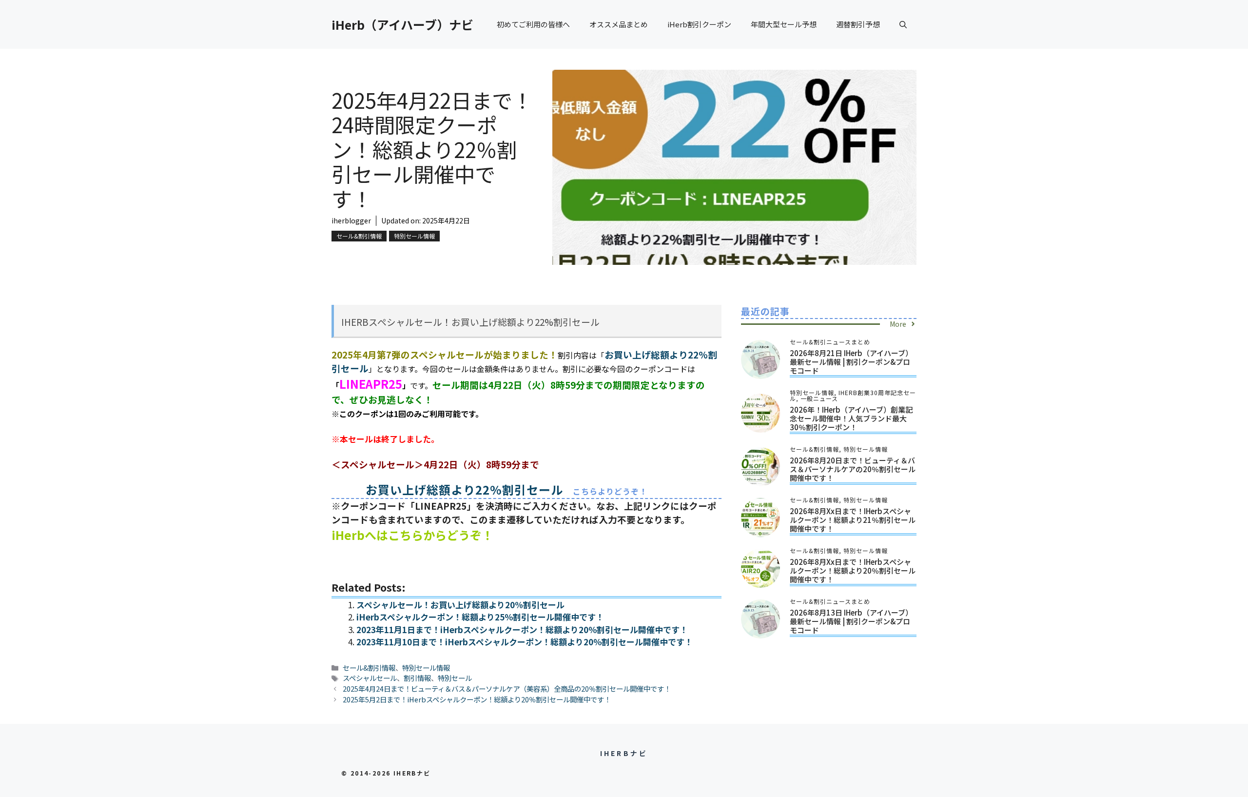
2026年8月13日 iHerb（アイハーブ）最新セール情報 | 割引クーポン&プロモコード (851, 621)
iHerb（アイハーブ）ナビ (402, 24)
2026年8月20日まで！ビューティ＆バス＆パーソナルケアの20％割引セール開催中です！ (853, 469)
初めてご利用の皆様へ (533, 24)
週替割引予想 (858, 24)
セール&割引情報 (359, 236)
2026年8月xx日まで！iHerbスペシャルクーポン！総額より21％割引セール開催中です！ (853, 520)
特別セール (455, 678)
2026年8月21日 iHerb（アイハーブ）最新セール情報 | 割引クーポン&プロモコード (851, 362)
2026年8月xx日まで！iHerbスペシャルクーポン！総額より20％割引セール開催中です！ (853, 570)
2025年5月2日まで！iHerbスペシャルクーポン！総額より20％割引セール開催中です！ (477, 699)
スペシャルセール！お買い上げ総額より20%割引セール (460, 604)
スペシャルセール (370, 678)
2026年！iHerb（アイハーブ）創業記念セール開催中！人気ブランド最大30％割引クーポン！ (851, 418)
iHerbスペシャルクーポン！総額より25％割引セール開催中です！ (480, 617)
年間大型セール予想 (784, 24)
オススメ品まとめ (618, 24)
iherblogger (351, 220)
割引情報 (417, 678)
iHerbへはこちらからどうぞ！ (412, 534)
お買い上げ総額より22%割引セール (464, 489)
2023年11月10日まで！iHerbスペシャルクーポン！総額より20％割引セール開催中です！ (524, 642)
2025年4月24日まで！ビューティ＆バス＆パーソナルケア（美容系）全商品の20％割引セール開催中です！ (507, 688)
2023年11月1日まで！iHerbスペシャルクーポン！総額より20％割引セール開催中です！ (522, 629)
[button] (903, 24)
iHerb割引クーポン (699, 24)
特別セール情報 (414, 236)
